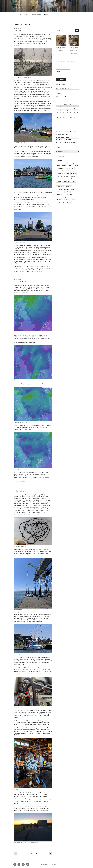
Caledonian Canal (69, 168)
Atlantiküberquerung (61, 163)
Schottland (59, 197)
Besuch (70, 165)
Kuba (74, 181)
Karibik (64, 181)
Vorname (58, 64)
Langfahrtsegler (60, 186)
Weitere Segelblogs (36, 14)
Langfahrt (72, 184)
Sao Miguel (69, 194)
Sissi (15, 14)
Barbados (64, 165)
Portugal (68, 191)
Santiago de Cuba (61, 194)
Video (63, 202)
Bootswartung (60, 168)
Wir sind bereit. (20, 281)
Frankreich (59, 176)
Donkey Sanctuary (66, 170)
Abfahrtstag (19, 491)
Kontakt (46, 14)
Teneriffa (73, 199)
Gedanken (66, 176)
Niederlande (66, 189)
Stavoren (17, 31)
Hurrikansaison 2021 (61, 178)
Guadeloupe (73, 176)
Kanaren (59, 181)
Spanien (71, 197)
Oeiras (73, 189)
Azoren (58, 165)
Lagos (58, 184)
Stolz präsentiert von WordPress (49, 864)
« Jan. (60, 121)
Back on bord (59, 93)
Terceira (59, 202)
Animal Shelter (60, 160)
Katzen (69, 181)
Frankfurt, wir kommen (61, 99)
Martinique (59, 189)
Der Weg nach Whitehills (65, 139)
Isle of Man (70, 178)
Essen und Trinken (61, 173)
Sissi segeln (24, 5)
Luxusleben (73, 131)
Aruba (66, 160)
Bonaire (76, 165)
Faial (68, 173)
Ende (57, 90)
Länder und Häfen (24, 14)
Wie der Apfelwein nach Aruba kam (64, 88)
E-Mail (58, 71)
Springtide (67, 134)
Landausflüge (65, 184)
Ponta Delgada (60, 191)
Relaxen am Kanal (65, 137)
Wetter (69, 202)
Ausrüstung (71, 163)
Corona (58, 170)
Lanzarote (68, 186)
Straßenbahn (66, 199)
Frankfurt (73, 173)
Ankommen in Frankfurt (61, 96)
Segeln (65, 197)
